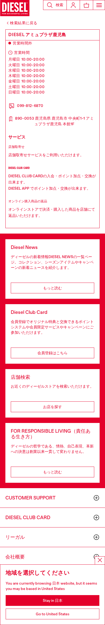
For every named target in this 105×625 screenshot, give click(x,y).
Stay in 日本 (52, 600)
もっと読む (52, 288)
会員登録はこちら (52, 353)
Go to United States (52, 614)
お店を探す (52, 407)
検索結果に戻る (23, 23)
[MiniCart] (86, 5)
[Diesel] (15, 8)
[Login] (73, 5)
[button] (54, 5)
